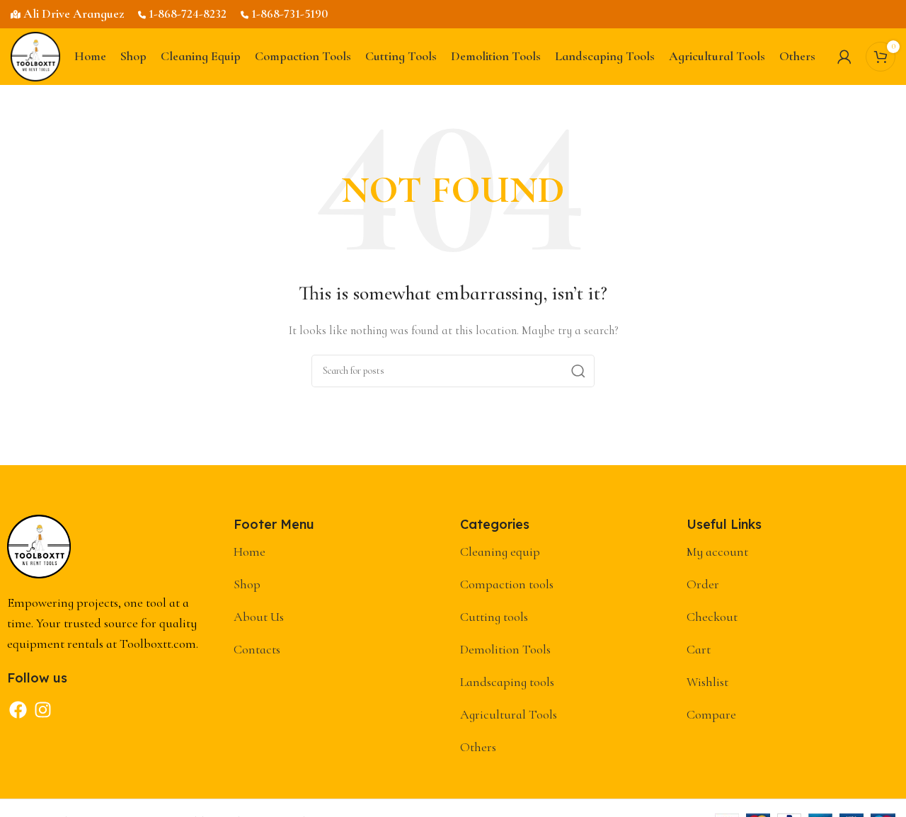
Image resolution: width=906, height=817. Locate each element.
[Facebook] (17, 710)
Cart (699, 649)
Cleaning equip (500, 551)
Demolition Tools (505, 649)
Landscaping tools (507, 682)
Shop (247, 584)
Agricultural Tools (508, 714)
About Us (259, 616)
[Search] (578, 371)
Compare (711, 714)
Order (703, 584)
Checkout (712, 616)
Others (478, 747)
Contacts (257, 649)
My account (717, 551)
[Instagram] (42, 710)
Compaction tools (507, 584)
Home (249, 551)
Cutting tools (494, 616)
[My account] (844, 56)
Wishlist (707, 682)
